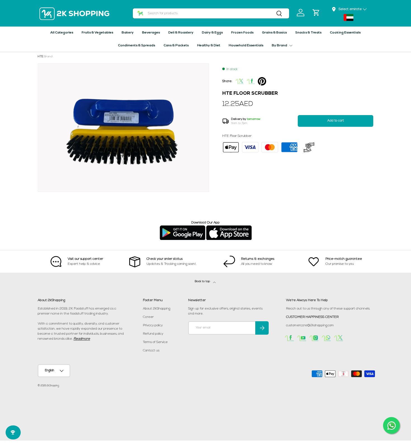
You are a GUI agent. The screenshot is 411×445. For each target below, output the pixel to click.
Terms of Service (155, 342)
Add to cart (335, 120)
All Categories (61, 32)
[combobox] (211, 13)
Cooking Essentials (345, 32)
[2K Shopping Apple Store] (229, 227)
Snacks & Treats (308, 32)
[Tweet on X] (239, 81)
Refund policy (153, 333)
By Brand (279, 45)
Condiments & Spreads (136, 45)
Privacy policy (153, 325)
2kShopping (53, 385)
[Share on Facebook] (250, 81)
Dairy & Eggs (212, 32)
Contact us (151, 350)
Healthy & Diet (208, 45)
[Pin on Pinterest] (262, 81)
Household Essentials (246, 45)
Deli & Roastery (180, 32)
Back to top (203, 281)
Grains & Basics (274, 32)
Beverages (151, 32)
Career (148, 317)
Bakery (128, 32)
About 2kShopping (156, 308)
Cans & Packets (176, 45)
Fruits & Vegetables (97, 32)
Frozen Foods (242, 32)
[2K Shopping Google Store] (182, 227)
